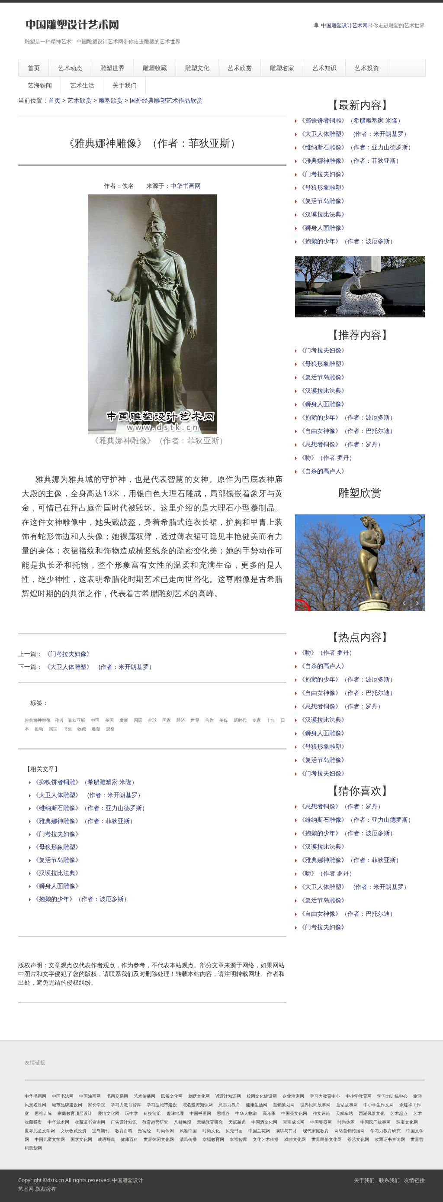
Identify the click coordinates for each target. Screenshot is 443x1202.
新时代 (240, 720)
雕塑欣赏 (111, 100)
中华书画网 (185, 185)
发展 (123, 720)
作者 (59, 720)
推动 (39, 729)
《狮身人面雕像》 (57, 886)
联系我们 (389, 1180)
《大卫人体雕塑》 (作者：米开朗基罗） (99, 666)
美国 (109, 720)
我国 (53, 729)
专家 (256, 720)
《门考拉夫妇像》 (68, 653)
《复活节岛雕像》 (57, 860)
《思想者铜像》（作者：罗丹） (341, 444)
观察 (110, 729)
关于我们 (364, 1180)
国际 (138, 720)
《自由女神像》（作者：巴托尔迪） (347, 431)
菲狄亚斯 (76, 720)
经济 (181, 720)
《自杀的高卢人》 (323, 471)
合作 (209, 720)
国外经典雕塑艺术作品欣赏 (166, 100)
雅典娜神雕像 (38, 720)
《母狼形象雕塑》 (57, 847)
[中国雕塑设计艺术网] (72, 25)
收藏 (81, 729)
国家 (166, 720)
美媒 (223, 720)
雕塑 (96, 729)
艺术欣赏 (79, 100)
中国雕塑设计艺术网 (344, 25)
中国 (95, 720)
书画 (67, 729)
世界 (195, 720)
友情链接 (414, 1180)
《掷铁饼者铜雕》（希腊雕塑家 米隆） (85, 782)
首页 (54, 100)
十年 (270, 720)
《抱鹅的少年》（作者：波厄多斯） (81, 899)
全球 (152, 720)
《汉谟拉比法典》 (57, 873)
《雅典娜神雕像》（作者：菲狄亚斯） (84, 821)
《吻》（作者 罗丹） (327, 457)
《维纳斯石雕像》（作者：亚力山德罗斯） (90, 808)
